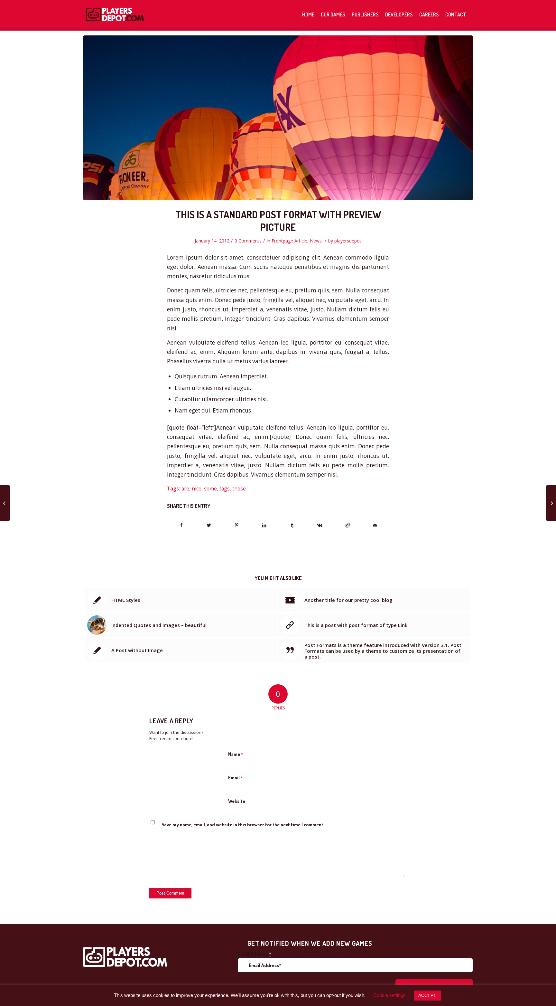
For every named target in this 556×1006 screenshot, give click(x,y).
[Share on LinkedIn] (264, 525)
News (316, 241)
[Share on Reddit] (347, 525)
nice (196, 488)
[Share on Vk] (319, 525)
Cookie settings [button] (389, 995)
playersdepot (347, 241)
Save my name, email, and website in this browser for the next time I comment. (243, 824)
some (210, 488)
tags (224, 488)
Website (236, 801)
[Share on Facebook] (181, 525)
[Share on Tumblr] (292, 525)
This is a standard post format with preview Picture (278, 220)
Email (235, 777)
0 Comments (248, 241)
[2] (278, 117)
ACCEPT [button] (427, 995)
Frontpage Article (289, 241)
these (239, 488)
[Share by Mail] (375, 525)
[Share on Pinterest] (236, 525)
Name (235, 754)
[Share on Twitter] (209, 525)
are (185, 488)
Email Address (254, 954)
